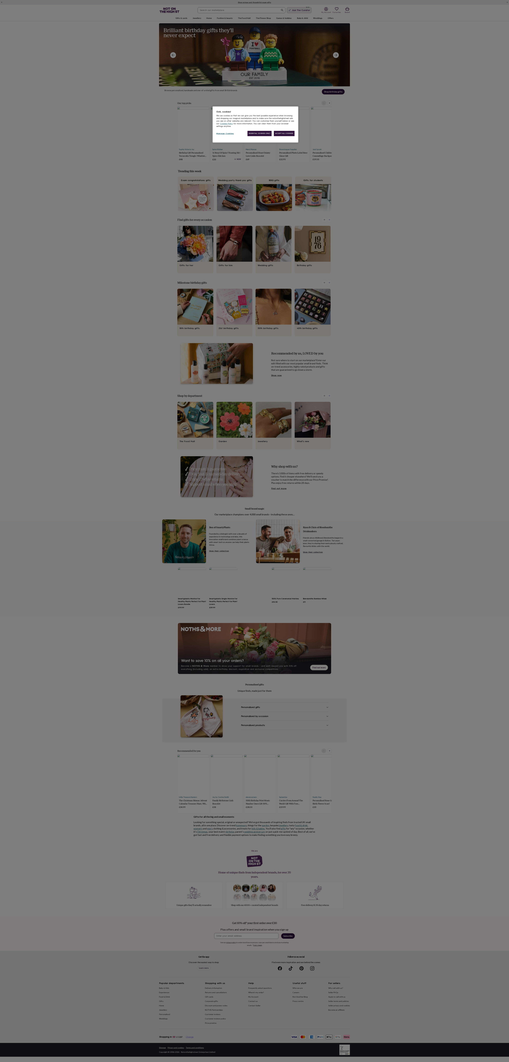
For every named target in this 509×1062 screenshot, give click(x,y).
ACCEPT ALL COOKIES (284, 133)
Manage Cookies (225, 133)
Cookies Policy (226, 124)
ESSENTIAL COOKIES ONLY (259, 133)
